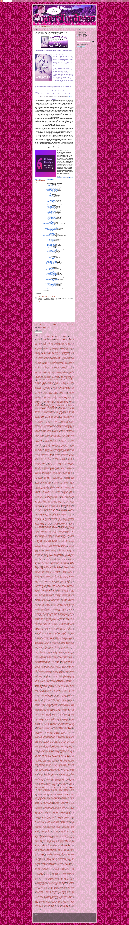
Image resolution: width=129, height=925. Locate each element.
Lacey (60, 649)
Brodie (52, 417)
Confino (60, 451)
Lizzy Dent (61, 675)
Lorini (58, 677)
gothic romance (45, 528)
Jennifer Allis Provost (52, 585)
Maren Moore (55, 690)
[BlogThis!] (44, 290)
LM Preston (67, 675)
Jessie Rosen (64, 595)
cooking (43, 454)
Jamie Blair (58, 575)
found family (47, 515)
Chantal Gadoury (59, 432)
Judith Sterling (71, 604)
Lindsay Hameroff (63, 668)
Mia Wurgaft (42, 714)
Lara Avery (49, 652)
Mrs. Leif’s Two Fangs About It (51, 271)
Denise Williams (64, 473)
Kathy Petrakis (70, 625)
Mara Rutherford (67, 689)
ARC (61, 379)
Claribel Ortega (67, 446)
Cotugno (36, 455)
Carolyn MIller (47, 427)
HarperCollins (68, 542)
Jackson (57, 572)
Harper (63, 540)
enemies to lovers (67, 498)
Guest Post (53, 532)
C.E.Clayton (70, 418)
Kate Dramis (68, 620)
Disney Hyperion (47, 477)
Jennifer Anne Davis (62, 585)
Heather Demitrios (56, 545)
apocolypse (62, 377)
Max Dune (50, 700)
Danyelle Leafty (56, 464)
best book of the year (51, 398)
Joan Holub (38, 599)
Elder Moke (45, 484)
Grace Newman (57, 528)
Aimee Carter (40, 348)
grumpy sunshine (66, 531)
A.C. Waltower (41, 340)
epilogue (49, 501)
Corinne (56, 454)
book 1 (45, 407)
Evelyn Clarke (48, 505)
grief (56, 531)
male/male (42, 689)
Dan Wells (43, 462)
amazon (66, 362)
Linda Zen (47, 668)
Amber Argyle (58, 363)
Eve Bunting (38, 505)
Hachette (36, 535)
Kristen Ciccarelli (38, 643)
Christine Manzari (71, 440)
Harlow (59, 540)
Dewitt (56, 474)
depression (36, 474)
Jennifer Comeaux (51, 586)
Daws (43, 469)
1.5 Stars (53, 336)
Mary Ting (70, 697)
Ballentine (55, 393)
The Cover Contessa (52, 227)
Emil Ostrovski (37, 493)
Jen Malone (48, 582)
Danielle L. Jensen (52, 463)
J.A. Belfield (71, 567)
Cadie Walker (68, 421)
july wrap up (48, 609)
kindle (65, 639)
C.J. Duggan (42, 420)
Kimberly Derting (41, 638)
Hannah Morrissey (38, 537)
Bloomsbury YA (45, 405)
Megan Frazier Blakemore (65, 704)
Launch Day (37, 653)
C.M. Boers (66, 420)
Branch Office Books (59, 412)
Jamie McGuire (69, 575)
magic (63, 686)
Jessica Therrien (57, 595)
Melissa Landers (57, 710)
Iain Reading (57, 559)
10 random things (59, 336)
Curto (52, 459)
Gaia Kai (72, 519)
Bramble (45, 412)
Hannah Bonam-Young (69, 535)
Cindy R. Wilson (41, 445)
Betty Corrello (66, 401)
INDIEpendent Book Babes (51, 274)
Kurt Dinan (51, 647)
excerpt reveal (37, 506)
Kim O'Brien (50, 637)
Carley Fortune (58, 426)
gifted (71, 523)
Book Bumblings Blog (51, 244)
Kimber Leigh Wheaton (57, 637)
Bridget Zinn (37, 416)
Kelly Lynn (44, 632)
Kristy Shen (53, 646)
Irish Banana (51, 565)
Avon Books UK (58, 389)
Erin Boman (67, 502)
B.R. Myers (61, 392)
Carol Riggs (70, 426)
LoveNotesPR (69, 677)
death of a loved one (69, 469)
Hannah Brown (44, 536)
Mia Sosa (37, 714)
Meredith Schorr (47, 713)
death (63, 469)
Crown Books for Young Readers (44, 458)
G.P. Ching (53, 518)
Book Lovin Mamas (46, 277)
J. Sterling (45, 567)
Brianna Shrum (59, 415)
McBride (40, 701)
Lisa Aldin (53, 670)
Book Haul (43, 408)
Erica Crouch (45, 502)
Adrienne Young (61, 345)
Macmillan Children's (48, 685)
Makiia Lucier (71, 687)
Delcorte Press (60, 472)
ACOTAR (52, 344)
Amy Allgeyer (45, 366)
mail (67, 687)
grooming (60, 531)
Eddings (71, 482)
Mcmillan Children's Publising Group (66, 701)
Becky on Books (48, 288)
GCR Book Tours (39, 521)
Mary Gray (54, 697)
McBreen (36, 701)
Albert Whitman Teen (38, 349)
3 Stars (59, 338)
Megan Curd (49, 704)
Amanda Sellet (41, 362)
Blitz (65, 402)
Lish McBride (61, 672)
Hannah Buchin (51, 536)
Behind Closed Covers (51, 239)
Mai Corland (52, 687)
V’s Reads (52, 260)
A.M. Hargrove (48, 342)
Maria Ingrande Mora (48, 691)
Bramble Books (51, 412)
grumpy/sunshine (42, 532)
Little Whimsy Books (52, 284)
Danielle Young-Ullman (42, 464)
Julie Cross (57, 606)
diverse (54, 477)
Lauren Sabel (37, 661)
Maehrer (37, 686)
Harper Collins (60, 541)
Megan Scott (61, 705)
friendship (40, 518)
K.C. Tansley (39, 613)
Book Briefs (51, 222)
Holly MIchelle (49, 555)
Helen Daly (62, 549)
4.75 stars (57, 339)
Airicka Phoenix (52, 348)
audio (64, 384)
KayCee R (59, 629)
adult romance (68, 345)
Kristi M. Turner (38, 644)
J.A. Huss (37, 568)
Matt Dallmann (46, 699)
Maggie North (51, 686)
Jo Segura (72, 598)
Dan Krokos (38, 462)
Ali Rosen (54, 354)
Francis (61, 515)
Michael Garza (67, 714)
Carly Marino (65, 426)
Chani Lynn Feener (52, 432)
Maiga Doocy (63, 687)
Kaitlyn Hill (42, 615)
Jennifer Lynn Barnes (68, 589)
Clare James (61, 446)
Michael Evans (61, 714)
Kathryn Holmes (50, 625)
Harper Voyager (48, 542)
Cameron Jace (47, 423)
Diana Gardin (68, 474)
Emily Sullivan (69, 495)
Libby (47, 667)
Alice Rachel (65, 354)
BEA (44, 396)
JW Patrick (60, 610)
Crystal (56, 458)
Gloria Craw (70, 526)
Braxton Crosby (52, 413)
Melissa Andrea (42, 709)
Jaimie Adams (61, 573)
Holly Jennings (71, 554)
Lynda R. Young (64, 680)
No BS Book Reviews (50, 216)
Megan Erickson (55, 704)
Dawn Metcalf (63, 468)
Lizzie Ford (50, 675)
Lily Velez (36, 668)
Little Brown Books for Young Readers (42, 673)
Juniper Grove (57, 609)
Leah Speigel (70, 662)
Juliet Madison (61, 608)
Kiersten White (38, 637)
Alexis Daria (54, 353)
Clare (57, 446)
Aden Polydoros (40, 345)
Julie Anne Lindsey (55, 605)
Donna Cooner (46, 478)
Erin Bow (72, 502)
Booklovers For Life (52, 202)
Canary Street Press (49, 425)
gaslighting (65, 520)
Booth (53, 411)
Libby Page (58, 667)
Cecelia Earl (70, 430)
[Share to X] (46, 290)
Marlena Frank (60, 695)
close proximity (68, 449)
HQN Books (64, 556)
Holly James (65, 554)
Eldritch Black (51, 484)
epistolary (53, 501)
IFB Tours (62, 559)
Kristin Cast (44, 644)
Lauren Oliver (69, 660)
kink (69, 639)
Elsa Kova (63, 491)
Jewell (43, 596)
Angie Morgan (58, 372)
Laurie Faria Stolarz (44, 661)
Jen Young (58, 582)
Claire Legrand (46, 446)
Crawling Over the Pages (51, 230)
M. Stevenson (45, 682)
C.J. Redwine (54, 420)
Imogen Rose (60, 560)
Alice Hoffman (59, 354)
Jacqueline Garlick (43, 573)
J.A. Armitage (65, 567)
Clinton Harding (54, 449)
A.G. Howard (58, 340)
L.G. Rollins (57, 648)
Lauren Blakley (70, 657)
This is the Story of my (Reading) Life (51, 249)
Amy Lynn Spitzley (44, 368)
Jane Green (65, 576)
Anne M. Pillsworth (46, 376)
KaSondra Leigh (67, 619)
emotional (60, 498)
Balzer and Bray (69, 393)
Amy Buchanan (67, 366)
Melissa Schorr (44, 711)
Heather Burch (49, 545)
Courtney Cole (49, 455)
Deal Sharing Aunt (50, 212)
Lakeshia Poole (59, 651)
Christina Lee (56, 439)
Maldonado (37, 689)
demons (40, 473)
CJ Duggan (62, 445)
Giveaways (53, 526)
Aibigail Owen (67, 347)
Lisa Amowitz (58, 670)
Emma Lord (57, 497)
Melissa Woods (64, 711)
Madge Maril (71, 685)
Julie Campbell (41, 606)
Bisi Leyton (41, 402)
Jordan (63, 601)
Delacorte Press (51, 472)
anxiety (53, 377)
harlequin (51, 539)
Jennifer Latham (61, 589)
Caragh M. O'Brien (42, 426)
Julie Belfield (67, 605)
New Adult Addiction (51, 242)
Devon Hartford (50, 474)
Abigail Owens (70, 343)
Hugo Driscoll (37, 558)
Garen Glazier (45, 520)
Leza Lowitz (56, 666)
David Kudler (68, 467)
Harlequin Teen (70, 539)
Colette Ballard (52, 450)
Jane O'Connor (38, 577)
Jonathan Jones (37, 601)
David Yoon (41, 468)
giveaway (39, 526)
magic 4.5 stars (69, 686)
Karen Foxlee (37, 618)
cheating (51, 435)
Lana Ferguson (66, 651)
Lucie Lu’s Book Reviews (51, 258)
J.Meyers (52, 571)
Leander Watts (37, 663)
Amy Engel (40, 367)
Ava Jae (53, 388)
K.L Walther (56, 613)
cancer (55, 425)
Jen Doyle (70, 581)
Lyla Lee (48, 680)
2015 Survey (51, 338)
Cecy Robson (48, 431)
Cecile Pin (43, 431)
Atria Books (57, 384)
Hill (35, 551)
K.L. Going (61, 613)
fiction (58, 510)
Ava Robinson (68, 388)
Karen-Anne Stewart (69, 618)
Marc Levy (44, 690)
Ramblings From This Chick (48, 223)
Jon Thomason (69, 600)
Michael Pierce (49, 715)
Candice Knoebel (68, 425)
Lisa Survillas (40, 672)
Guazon (47, 532)
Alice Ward (70, 354)
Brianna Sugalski (66, 415)
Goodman (67, 527)
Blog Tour (38, 404)
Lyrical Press (62, 681)
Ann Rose (70, 373)
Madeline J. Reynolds (64, 685)
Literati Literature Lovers (51, 272)
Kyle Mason (57, 647)
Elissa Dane (57, 486)
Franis (71, 515)
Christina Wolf (62, 439)
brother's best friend (67, 417)
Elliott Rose (53, 491)
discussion (36, 477)
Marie (43, 692)
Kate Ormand (41, 623)
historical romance (60, 551)
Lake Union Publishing (51, 651)
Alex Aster (69, 349)
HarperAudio (55, 542)
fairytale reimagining (69, 506)
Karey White (37, 619)
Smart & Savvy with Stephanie (52, 279)
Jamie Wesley (42, 576)
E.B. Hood (72, 481)
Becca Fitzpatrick (69, 396)
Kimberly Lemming (69, 638)
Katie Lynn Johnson (70, 627)
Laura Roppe (43, 656)
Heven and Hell (69, 550)
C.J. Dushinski (48, 420)
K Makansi (69, 610)
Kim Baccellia (45, 637)
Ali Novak (49, 354)
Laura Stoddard (55, 656)
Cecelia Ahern (64, 430)
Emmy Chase (55, 498)
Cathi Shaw (38, 430)
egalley (60, 483)
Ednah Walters (47, 483)
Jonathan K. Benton (44, 601)
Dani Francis (48, 462)
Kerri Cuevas (68, 634)
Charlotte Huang (38, 435)
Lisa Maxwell (67, 671)
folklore (60, 511)
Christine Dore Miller (69, 439)
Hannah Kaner (64, 536)
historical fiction (52, 551)
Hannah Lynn (70, 536)
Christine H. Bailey (56, 440)
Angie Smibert (64, 372)
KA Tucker (54, 614)
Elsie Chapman (69, 491)
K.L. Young (37, 614)
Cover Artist (63, 455)
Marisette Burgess (38, 694)
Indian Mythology (67, 560)
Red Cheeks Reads (52, 211)
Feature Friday (61, 509)
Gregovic (37, 531)
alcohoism (44, 349)
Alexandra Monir (57, 352)
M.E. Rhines (51, 682)
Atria (52, 384)
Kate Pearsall (47, 623)
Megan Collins (37, 704)
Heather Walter (43, 549)
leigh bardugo (63, 663)
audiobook (36, 386)
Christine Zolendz (39, 441)
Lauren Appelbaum (42, 657)
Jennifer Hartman (50, 587)
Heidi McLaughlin (56, 549)
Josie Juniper (47, 604)
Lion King (42, 670)
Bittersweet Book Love (51, 273)
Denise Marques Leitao (56, 473)
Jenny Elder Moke (58, 591)
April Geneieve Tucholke (40, 379)
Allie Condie (63, 357)
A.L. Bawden (69, 340)
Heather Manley (71, 546)
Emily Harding (60, 493)
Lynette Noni (70, 680)
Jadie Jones (56, 573)
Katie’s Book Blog (51, 213)
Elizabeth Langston (59, 487)
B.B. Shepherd (38, 392)
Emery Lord (59, 492)
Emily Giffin (55, 493)
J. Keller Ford (69, 566)
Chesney (68, 435)
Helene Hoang (47, 550)
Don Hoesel (40, 478)
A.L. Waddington (41, 342)
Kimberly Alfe (65, 637)
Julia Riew (42, 605)
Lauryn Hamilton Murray (65, 661)
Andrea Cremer (63, 369)
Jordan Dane (68, 601)
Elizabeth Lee (66, 487)
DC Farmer (47, 469)
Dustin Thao (53, 481)
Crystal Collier (63, 458)
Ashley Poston (43, 383)
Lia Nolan (69, 666)
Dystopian (66, 481)
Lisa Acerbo (48, 670)
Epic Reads (44, 501)
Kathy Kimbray (56, 625)
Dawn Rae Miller (37, 469)
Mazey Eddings (65, 700)
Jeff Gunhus (43, 581)
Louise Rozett (63, 677)
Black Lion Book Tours (49, 402)
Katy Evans (48, 629)
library (63, 667)
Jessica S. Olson (42, 595)
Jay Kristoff (65, 580)
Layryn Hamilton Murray (40, 662)
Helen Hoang (68, 549)
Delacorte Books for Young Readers (41, 472)
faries (37, 509)
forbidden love (37, 513)
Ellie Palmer (48, 491)
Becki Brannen (43, 397)
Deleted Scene (67, 472)
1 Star (48, 336)
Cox (47, 457)
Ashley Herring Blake (70, 382)
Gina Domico (64, 524)
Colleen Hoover (66, 450)
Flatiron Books (50, 511)
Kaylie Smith (70, 629)
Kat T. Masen (42, 620)
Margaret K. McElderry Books (64, 690)
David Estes (54, 467)
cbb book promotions (57, 430)
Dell (71, 472)
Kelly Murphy (50, 632)
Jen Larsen (43, 582)
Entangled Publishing (52, 500)
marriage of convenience (43, 696)
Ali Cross (70, 353)
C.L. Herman (60, 420)
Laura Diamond (56, 653)
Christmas (46, 441)
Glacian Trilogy (64, 526)
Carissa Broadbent (50, 426)
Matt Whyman (57, 699)
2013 (43, 338)
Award (40, 391)
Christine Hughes (63, 440)
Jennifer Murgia (52, 590)
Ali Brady (66, 353)
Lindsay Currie (56, 668)
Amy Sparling (70, 368)
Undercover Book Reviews (51, 263)
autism (49, 388)
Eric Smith (40, 502)
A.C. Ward (47, 340)
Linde (51, 668)
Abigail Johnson (57, 343)
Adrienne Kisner (54, 345)
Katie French (54, 627)
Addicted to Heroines (51, 206)
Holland (42, 554)
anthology (48, 377)
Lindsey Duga (70, 668)
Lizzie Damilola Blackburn (43, 675)
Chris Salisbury (51, 437)
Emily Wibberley (49, 496)
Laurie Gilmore (51, 661)
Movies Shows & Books (51, 253)
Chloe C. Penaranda (57, 436)
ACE (48, 344)
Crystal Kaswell (69, 458)
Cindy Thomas (47, 445)
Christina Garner (41, 439)
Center (59, 431)
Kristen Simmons (66, 643)
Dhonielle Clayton (61, 474)
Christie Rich (57, 437)
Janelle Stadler (50, 577)
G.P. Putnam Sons (59, 518)
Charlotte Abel (62, 434)
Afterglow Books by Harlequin (53, 347)
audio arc (69, 384)
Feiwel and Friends (41, 510)
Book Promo (71, 408)
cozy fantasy (51, 457)
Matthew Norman (37, 700)
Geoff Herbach (41, 523)
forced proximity (55, 513)
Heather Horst (51, 546)
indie (39, 562)
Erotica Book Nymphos (51, 229)
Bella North (61, 397)
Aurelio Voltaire (48, 387)
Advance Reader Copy (38, 347)
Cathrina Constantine (48, 430)
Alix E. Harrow (54, 357)
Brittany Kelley (63, 416)
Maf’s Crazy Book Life (51, 221)
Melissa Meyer (71, 710)
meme (69, 711)
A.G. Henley (52, 340)
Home (36, 26)
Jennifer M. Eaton (37, 590)
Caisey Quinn (46, 422)
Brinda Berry (57, 416)
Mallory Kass (48, 689)
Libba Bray (43, 667)
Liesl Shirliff (70, 667)
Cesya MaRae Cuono (66, 431)
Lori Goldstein (47, 677)
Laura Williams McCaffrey (63, 656)
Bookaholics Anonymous (52, 266)
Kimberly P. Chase (51, 639)
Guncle (68, 532)
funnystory (48, 518)
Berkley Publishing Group (40, 398)
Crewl (56, 457)
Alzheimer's (38, 359)
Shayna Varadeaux (51, 207)
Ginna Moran (70, 524)
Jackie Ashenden (37, 572)
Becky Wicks (50, 397)
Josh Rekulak (41, 604)
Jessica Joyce (37, 594)
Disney (41, 477)
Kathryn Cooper (43, 625)
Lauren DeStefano (45, 658)
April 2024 (67, 377)
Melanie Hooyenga (62, 706)
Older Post (70, 324)
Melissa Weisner (51, 711)
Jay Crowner (52, 580)
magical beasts (37, 687)
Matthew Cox (70, 699)
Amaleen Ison (52, 359)
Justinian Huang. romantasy (52, 610)
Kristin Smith (62, 644)
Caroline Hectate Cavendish (39, 427)
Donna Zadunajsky (60, 478)
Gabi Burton (59, 519)
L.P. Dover (40, 649)
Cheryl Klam (63, 435)
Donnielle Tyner (67, 478)
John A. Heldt (52, 600)
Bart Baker (36, 396)
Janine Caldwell (63, 577)
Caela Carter (40, 422)
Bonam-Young (63, 405)
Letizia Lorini (38, 666)
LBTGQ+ (52, 662)
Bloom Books (59, 404)
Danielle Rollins (67, 463)
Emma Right (37, 498)
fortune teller (41, 515)
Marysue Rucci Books (38, 699)
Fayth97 (40, 296)
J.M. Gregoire (41, 571)
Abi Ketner (51, 343)
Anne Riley (53, 376)
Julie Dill (63, 606)
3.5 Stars (66, 338)
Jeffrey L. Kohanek (60, 581)
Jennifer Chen (44, 586)
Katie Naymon (46, 628)
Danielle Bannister (37, 463)
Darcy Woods (42, 465)
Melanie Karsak (69, 706)
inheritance (65, 562)
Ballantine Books (45, 393)
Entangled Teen (63, 500)
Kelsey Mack (38, 633)
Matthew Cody (63, 699)
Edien (42, 483)
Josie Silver (53, 604)
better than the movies (59, 401)
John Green (58, 600)
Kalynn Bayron (52, 615)
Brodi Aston (48, 417)
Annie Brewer (67, 376)
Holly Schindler (55, 555)
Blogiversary (47, 404)
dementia (36, 473)
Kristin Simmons (56, 644)
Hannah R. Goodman (64, 537)
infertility (42, 562)
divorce (58, 477)
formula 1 (70, 514)
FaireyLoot (53, 506)
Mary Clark (70, 696)
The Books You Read (51, 186)
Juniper (52, 609)
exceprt (63, 505)
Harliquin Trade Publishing (52, 540)
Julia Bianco (38, 605)
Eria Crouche (63, 501)
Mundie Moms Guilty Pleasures (51, 228)
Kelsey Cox (65, 632)
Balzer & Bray (63, 393)
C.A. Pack (59, 418)
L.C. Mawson (45, 648)
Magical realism (44, 687)
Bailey (66, 392)
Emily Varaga (37, 496)
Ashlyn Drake (63, 383)
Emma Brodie (67, 496)
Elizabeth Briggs (38, 487)
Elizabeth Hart (52, 487)
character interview (55, 434)
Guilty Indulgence (51, 264)
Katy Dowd (43, 629)
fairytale (63, 506)
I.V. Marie (42, 559)
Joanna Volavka (51, 599)
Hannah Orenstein (55, 537)
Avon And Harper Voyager (47, 389)
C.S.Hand (51, 421)
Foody (64, 511)
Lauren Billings (56, 657)
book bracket (68, 407)
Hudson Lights (70, 556)
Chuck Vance (55, 444)
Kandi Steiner (59, 615)
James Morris (41, 575)
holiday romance (37, 554)
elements (63, 484)
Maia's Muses (57, 687)
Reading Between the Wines (47, 235)
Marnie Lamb (70, 695)
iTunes (70, 96)
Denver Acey (70, 473)
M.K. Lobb (63, 682)
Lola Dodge (52, 676)
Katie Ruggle (65, 628)
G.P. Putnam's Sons (46, 519)
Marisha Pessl (44, 694)
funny (44, 518)
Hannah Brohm (38, 536)
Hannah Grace (57, 536)
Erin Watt (47, 503)
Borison (57, 411)
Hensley (59, 550)
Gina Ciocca (53, 524)
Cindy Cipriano (67, 444)
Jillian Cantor (56, 596)
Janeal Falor (44, 577)
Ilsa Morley (55, 560)
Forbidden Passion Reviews (45, 513)
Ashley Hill (37, 383)
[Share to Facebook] (47, 290)
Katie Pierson (59, 628)
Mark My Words (48, 695)
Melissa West (57, 711)
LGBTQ (60, 666)
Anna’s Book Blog (52, 191)
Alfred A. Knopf (60, 353)
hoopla (68, 555)
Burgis (46, 418)
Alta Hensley (45, 358)
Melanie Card (55, 706)
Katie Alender (37, 627)
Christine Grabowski (48, 440)
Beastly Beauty (49, 396)
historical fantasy (45, 551)
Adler (49, 345)
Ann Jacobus (56, 373)
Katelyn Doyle (64, 623)
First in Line (44, 511)
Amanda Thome (61, 362)
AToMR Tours (47, 384)
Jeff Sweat (53, 581)
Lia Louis (64, 666)
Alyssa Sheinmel (71, 358)
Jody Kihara (38, 600)
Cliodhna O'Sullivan (61, 449)
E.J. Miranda (49, 482)
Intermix (52, 563)
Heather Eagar (62, 545)
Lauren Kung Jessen (68, 658)
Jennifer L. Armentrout (44, 589)
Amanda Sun (54, 362)
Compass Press (51, 451)
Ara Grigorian (56, 379)
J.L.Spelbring (68, 570)
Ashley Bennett (50, 382)
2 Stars (65, 336)
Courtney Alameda (42, 455)
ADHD (46, 345)
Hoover (72, 555)
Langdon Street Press (42, 652)
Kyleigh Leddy (62, 647)
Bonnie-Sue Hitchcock (38, 407)
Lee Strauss (53, 663)
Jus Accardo (70, 609)
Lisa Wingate (56, 672)
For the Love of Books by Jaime (51, 283)
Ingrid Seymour (59, 562)
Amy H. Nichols (57, 367)
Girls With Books (51, 185)
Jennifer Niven (60, 590)
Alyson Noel (51, 358)
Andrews (62, 371)
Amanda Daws (66, 359)
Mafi (40, 686)
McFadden (49, 701)
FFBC (53, 510)
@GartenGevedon (41, 336)
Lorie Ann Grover (53, 677)
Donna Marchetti (53, 478)
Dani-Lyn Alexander (56, 462)
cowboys (38, 457)
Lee (48, 663)
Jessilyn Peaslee (37, 596)
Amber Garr (70, 363)
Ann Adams (44, 373)
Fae (49, 506)
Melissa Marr (65, 710)
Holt (65, 555)
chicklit (51, 436)
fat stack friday (51, 509)
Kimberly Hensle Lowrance (60, 638)
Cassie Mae (68, 427)
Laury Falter (58, 661)
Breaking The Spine (61, 413)
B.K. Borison (55, 392)
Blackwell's (57, 402)
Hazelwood (65, 544)
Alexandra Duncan (38, 352)
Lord (42, 677)
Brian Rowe (53, 415)
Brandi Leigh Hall (67, 412)
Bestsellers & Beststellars (51, 269)
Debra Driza (49, 471)
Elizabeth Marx (40, 488)
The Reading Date (51, 195)
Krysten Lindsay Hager (39, 647)
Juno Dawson (63, 609)
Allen (59, 357)
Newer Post (38, 324)
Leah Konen (57, 662)
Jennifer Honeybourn (58, 587)
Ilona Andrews (42, 560)
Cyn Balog (63, 459)
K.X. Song (49, 614)
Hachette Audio (42, 535)
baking (70, 392)
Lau (71, 652)
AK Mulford (58, 348)
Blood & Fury (53, 404)
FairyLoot (58, 506)
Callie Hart (63, 422)
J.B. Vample (55, 568)
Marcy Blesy (50, 690)
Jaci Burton (70, 571)
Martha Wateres (57, 696)
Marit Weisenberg (41, 695)
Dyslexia (61, 481)
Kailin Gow (70, 614)
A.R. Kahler (60, 342)
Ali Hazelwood (42, 354)
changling (46, 432)
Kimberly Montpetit (44, 639)
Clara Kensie (53, 446)
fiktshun (70, 510)
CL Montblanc (67, 445)
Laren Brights (55, 652)
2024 (55, 338)
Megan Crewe (43, 704)
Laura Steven (49, 656)
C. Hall (50, 418)
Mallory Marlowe (55, 689)
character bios (47, 434)
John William (64, 600)
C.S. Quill (46, 421)
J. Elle (64, 566)
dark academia (49, 465)
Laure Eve (70, 656)
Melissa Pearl (38, 711)
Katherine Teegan (69, 624)
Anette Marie (68, 371)
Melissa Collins (57, 709)
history (65, 551)
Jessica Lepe (43, 594)
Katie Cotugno (48, 627)
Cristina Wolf (66, 457)
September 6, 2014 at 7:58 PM (48, 296)
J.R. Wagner (57, 571)
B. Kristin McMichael (57, 391)
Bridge (71, 415)
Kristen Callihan (69, 642)
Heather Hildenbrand (44, 546)
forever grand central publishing (41, 514)
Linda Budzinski (41, 668)
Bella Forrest (55, 397)
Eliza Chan (62, 486)
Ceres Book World (51, 247)
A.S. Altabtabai (66, 342)
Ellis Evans (58, 491)
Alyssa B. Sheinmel (57, 358)
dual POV (40, 481)
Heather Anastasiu (42, 545)
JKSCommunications (54, 598)
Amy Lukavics (37, 368)
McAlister (70, 700)
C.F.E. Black (37, 420)
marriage (36, 696)
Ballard (50, 393)
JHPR (46, 596)
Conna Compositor (66, 451)
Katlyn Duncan (37, 629)
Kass (73, 619)
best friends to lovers (68, 398)
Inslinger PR (48, 563)
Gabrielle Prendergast (65, 519)
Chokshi (36, 437)
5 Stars (64, 339)
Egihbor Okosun (67, 483)
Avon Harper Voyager (66, 389)
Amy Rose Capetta (51, 368)
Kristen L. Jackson (52, 643)
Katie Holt (64, 627)
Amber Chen (64, 363)
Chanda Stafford (40, 432)
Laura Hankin (68, 653)
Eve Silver (43, 505)
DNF (62, 477)
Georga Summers (55, 523)
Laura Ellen (62, 653)
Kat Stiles (37, 620)
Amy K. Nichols (64, 367)
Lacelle (56, 649)
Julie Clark (47, 606)
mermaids (53, 713)
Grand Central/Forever (44, 530)
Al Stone (62, 348)
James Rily (53, 575)
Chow (40, 437)
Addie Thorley (67, 344)
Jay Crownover (59, 580)
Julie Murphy (37, 608)
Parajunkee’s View (51, 188)
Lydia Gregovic (37, 680)
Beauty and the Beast (56, 396)
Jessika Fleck (70, 595)
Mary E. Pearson (38, 697)
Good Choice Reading (60, 527)
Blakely (61, 402)
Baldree (40, 393)
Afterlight (60, 347)
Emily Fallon (49, 493)
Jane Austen (54, 576)
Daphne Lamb (62, 464)
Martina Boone (64, 696)
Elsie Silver (41, 492)
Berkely (65, 397)
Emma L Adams (51, 497)
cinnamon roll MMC (55, 445)
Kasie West (59, 619)
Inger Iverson (47, 562)
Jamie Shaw (37, 576)
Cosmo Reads (65, 454)
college (39, 451)
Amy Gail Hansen (51, 367)
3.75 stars (72, 338)
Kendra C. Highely (65, 633)
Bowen (65, 411)
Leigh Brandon (70, 663)
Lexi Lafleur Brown (49, 666)
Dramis (59, 479)
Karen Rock (62, 618)
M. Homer (40, 682)
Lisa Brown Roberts (67, 670)
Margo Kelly (42, 691)
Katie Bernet (42, 627)
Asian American (69, 383)
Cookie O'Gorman (38, 454)
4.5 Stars (51, 339)
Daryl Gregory (38, 467)
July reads (43, 609)
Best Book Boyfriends (52, 255)
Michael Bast (55, 714)
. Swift (36, 336)
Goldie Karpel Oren (48, 527)
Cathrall (42, 430)
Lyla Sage (58, 680)
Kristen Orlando (59, 643)
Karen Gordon (43, 618)
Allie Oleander (68, 357)
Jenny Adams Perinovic (50, 591)
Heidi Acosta (50, 549)
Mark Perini (54, 695)
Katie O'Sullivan (53, 628)
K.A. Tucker (63, 611)
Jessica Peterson (50, 594)
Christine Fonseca (38, 440)
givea (35, 526)
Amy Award (51, 366)
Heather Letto (57, 546)
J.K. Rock (48, 570)
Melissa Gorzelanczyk (42, 710)
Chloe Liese (70, 436)
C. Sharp (54, 418)
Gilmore (42, 524)
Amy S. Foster (58, 368)
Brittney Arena (37, 417)
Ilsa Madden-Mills (49, 560)
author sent (44, 388)
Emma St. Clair (49, 498)
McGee (54, 701)
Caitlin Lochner (51, 422)
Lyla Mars (53, 680)
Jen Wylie (53, 582)
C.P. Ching (36, 421)
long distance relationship (67, 676)
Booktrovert (49, 411)
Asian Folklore (37, 384)
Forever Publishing (52, 514)
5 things (70, 339)
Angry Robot (70, 372)
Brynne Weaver (41, 418)
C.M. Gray (70, 420)
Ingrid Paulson (53, 562)
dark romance (71, 465)
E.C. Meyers (43, 482)
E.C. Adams (38, 482)
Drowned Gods (69, 479)
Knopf (69, 641)
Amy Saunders (64, 368)
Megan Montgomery (48, 705)
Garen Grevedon (51, 520)
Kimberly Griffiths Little (50, 638)
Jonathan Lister (51, 601)
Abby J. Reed (38, 343)
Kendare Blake (57, 633)
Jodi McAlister (58, 599)
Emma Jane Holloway (43, 497)
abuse (40, 344)
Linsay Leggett (37, 670)
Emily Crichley (43, 493)
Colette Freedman (59, 450)
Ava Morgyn (58, 388)
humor (42, 558)
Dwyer (58, 481)
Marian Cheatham (69, 691)
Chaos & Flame (65, 432)
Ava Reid (63, 388)
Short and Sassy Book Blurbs (51, 262)
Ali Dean (36, 354)
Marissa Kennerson (58, 694)
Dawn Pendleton (69, 468)
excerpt (69, 505)
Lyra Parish (53, 681)
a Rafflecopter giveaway (40, 180)
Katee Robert (58, 623)
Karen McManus (56, 618)
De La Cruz (52, 469)
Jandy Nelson (48, 576)
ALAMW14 (70, 348)
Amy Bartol (57, 366)
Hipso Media (39, 551)
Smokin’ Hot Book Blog (51, 208)
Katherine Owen (54, 624)
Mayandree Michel (57, 700)
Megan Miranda (41, 705)
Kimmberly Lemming (59, 639)
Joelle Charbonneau (45, 600)
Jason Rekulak (46, 580)
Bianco (71, 401)
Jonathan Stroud (58, 601)
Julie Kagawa (68, 606)
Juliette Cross (68, 608)
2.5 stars (72, 336)
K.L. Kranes (66, 613)
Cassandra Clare (61, 427)
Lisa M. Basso (60, 671)
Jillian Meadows (62, 596)
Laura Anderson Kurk (43, 653)
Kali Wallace (47, 615)
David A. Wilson (48, 467)
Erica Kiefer (51, 502)
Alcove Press (50, 349)
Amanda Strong (48, 362)
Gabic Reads (51, 268)
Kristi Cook (72, 643)
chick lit (47, 436)
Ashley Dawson (56, 382)
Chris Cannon (44, 437)
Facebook (45, 506)
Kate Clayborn (62, 620)
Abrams (36, 344)
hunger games (46, 558)
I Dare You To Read (51, 257)
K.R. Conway (43, 614)
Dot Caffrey (46, 479)
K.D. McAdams (45, 613)
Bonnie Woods (70, 405)
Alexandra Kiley (44, 352)
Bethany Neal (52, 401)
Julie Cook (52, 606)
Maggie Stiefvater (58, 686)
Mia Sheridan (71, 713)
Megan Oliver (55, 705)
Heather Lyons (64, 546)
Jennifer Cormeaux (59, 586)
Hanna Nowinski (61, 535)
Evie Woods (58, 505)
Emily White (42, 496)
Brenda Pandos (37, 415)
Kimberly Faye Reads (50, 193)
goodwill (72, 527)
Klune (65, 641)
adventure (45, 347)
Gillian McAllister (37, 524)
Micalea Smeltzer (48, 714)
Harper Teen (41, 542)
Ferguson (48, 510)
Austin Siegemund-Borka (64, 387)
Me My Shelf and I (38, 703)
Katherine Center (39, 624)
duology (45, 481)
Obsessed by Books (51, 200)
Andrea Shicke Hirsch (38, 371)
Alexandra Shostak (65, 352)
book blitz (62, 407)
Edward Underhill (55, 483)
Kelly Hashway (38, 632)
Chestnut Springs (41, 436)
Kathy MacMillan (63, 625)
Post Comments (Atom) (45, 327)
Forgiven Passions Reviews (62, 514)
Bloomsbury (66, 404)
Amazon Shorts (51, 363)
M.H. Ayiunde (57, 682)
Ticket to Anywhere (52, 250)
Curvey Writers (57, 459)
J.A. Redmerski (43, 568)
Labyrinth (51, 649)
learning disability (43, 663)
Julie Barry (61, 605)
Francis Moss (66, 515)
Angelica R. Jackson (51, 372)
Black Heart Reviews (51, 251)
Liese (66, 667)
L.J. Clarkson (63, 648)
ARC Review (69, 379)
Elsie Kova (36, 492)
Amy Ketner (70, 367)
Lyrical (57, 681)
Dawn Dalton (46, 468)
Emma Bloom (61, 496)
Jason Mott (40, 580)
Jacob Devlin (70, 572)
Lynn (35, 681)
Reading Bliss (51, 233)
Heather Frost (37, 546)
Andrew (51, 371)
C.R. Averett (42, 421)
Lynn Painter (46, 681)
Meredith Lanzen (40, 713)
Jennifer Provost (66, 590)
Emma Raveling (69, 497)
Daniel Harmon (69, 462)
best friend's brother (60, 398)
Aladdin (66, 348)
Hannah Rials (71, 537)
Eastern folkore (65, 482)
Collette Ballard (44, 451)
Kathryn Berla (37, 625)
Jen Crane (66, 581)
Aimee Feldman (45, 348)
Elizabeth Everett (45, 487)
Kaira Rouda (37, 615)
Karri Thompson (48, 619)
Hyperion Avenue (59, 558)
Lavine (72, 661)
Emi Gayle (65, 492)
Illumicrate (70, 559)
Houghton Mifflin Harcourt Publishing (50, 556)
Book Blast (52, 407)
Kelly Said (55, 632)
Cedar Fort (54, 431)
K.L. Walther (72, 613)
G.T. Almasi (53, 519)
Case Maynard (53, 427)
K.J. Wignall (51, 613)
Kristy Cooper (40, 646)
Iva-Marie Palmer (45, 566)
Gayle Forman (71, 520)
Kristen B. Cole (62, 642)
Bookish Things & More (51, 218)
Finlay (39, 511)
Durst (49, 481)
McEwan (44, 701)
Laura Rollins (38, 656)
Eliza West (72, 486)
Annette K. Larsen (59, 376)
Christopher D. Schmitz (53, 441)
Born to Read (52, 275)
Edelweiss (37, 483)
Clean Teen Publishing (39, 449)
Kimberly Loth (37, 639)
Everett (53, 505)
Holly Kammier (38, 555)
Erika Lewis (62, 502)
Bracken (69, 411)
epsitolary (58, 501)
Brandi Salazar (40, 413)
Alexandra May (51, 352)
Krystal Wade (70, 646)
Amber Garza (37, 364)
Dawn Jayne (52, 468)
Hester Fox (64, 550)
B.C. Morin (44, 392)
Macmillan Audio (38, 685)
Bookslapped (43, 411)
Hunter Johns (53, 558)
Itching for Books (38, 566)
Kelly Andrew (65, 630)
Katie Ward (70, 628)
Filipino (36, 511)
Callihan (67, 422)
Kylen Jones (68, 647)
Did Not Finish (60, 476)
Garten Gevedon (58, 520)
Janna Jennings (69, 577)
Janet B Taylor (56, 577)
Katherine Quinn (61, 624)
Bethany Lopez (46, 401)
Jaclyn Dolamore (63, 572)
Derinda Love (42, 474)
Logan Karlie (41, 676)
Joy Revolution (59, 604)
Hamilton (55, 535)
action (57, 344)
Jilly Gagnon (69, 596)
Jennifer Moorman (45, 590)
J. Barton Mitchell (58, 566)
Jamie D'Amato (63, 575)
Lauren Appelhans (49, 657)
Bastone (41, 396)
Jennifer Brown (69, 585)
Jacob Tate (36, 573)
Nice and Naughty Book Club (52, 190)
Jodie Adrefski (71, 599)
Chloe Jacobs (64, 436)
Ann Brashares (50, 373)
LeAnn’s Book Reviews (51, 285)
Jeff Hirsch (49, 581)
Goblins (36, 527)
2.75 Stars (38, 338)
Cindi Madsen (61, 444)
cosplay (71, 454)
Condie (57, 451)
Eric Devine (69, 501)
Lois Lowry (46, 676)
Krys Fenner (59, 646)
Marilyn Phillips (69, 692)
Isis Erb (69, 565)
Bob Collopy (51, 405)
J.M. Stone (47, 571)
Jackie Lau (44, 572)
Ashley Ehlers (63, 382)
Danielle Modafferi (60, 463)
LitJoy (66, 672)
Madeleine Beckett (56, 685)
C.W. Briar (56, 421)
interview (71, 563)
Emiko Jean (70, 492)
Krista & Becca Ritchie (54, 642)
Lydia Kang (43, 680)
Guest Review (62, 532)
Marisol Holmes (51, 694)
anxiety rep (57, 377)
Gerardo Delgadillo (62, 523)
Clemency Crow (47, 449)
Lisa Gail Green (48, 671)
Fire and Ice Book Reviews (52, 224)
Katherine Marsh (47, 624)
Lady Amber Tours (42, 651)
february (67, 509)
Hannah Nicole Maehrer (46, 537)
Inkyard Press (41, 563)
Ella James (70, 488)
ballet (59, 393)
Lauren (36, 657)
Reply (39, 301)
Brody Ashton (56, 417)
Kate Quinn (53, 623)
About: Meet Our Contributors (45, 26)
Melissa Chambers (49, 709)
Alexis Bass (49, 353)
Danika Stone (49, 464)
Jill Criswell (50, 596)
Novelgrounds (51, 196)
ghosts (68, 523)
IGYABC (66, 559)
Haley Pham (51, 535)
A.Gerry (63, 340)
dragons (51, 479)
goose (37, 528)
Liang (39, 667)
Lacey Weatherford (65, 649)
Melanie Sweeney (52, 708)
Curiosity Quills (40, 459)
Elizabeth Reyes (64, 488)
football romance (69, 511)
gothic (40, 528)
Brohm (61, 417)
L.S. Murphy (46, 649)
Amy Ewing (45, 367)
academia (44, 344)
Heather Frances (69, 545)
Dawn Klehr (57, 468)
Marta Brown (51, 696)
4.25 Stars (46, 339)
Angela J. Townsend (42, 372)
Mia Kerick (66, 713)
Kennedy (47, 634)
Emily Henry (66, 493)
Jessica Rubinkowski (65, 594)
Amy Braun (62, 366)
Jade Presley (50, 573)
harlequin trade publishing (41, 540)
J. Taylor (49, 567)
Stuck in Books (51, 286)
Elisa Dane (41, 486)
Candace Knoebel (61, 425)
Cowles (43, 457)
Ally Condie (39, 358)
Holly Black (53, 554)
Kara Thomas (64, 615)
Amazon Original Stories (43, 363)
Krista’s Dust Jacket (51, 241)
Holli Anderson (47, 554)
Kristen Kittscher (45, 643)
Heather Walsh (37, 549)
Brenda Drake (70, 413)
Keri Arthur (62, 634)
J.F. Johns (70, 568)
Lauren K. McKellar (60, 658)
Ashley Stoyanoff (50, 383)
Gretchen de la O (44, 531)
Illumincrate (36, 560)
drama (55, 479)
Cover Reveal (70, 455)
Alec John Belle (56, 349)
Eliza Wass (67, 486)
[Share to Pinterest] (48, 290)
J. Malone (40, 567)
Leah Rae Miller (64, 662)
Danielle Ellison (45, 463)
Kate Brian (57, 620)
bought (61, 411)
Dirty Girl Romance (52, 234)
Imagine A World (51, 281)
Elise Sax (45, 486)
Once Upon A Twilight (52, 219)
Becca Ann (63, 396)
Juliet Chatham (55, 608)
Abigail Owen (63, 343)
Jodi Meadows (64, 599)
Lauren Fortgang (53, 658)
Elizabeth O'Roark (47, 488)
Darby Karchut (69, 464)
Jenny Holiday (66, 591)
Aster (42, 384)
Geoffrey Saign (47, 523)
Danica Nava (63, 462)
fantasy (62, 507)
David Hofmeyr (62, 467)
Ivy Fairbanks (52, 566)
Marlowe (65, 695)
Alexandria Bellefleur (42, 353)
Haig (47, 535)
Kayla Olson (64, 629)
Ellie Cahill (36, 491)
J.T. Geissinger (64, 571)
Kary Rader (54, 619)
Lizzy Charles (56, 675)
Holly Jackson (59, 554)
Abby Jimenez (45, 343)
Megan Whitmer (41, 706)
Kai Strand (59, 614)
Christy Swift (49, 444)
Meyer (57, 713)
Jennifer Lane (54, 589)
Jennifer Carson (38, 586)
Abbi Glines (72, 342)
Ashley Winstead (57, 383)
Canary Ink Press (41, 425)
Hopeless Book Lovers (51, 217)
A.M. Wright (55, 342)
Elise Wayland (51, 486)
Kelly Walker (60, 632)
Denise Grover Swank (47, 473)
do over (67, 477)
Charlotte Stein (46, 435)
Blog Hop (69, 402)
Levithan (43, 666)
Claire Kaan (41, 446)
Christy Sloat (44, 444)
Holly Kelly (43, 555)
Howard (59, 556)
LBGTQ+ (47, 662)
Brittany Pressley (69, 416)
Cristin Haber (60, 457)
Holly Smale (61, 555)
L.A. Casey (40, 648)
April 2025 (72, 377)
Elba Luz (40, 484)
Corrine (60, 454)
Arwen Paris (37, 382)
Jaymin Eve (70, 580)
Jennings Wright (42, 591)
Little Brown (70, 672)
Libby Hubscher (52, 667)
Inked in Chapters (51, 238)
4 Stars (39, 339)
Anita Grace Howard (38, 373)
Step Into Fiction (49, 203)
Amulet (40, 366)
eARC (60, 482)
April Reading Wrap (49, 379)
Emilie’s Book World (51, 197)
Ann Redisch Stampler (64, 373)
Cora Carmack (49, 454)
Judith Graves (65, 604)
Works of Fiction (51, 252)
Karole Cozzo (42, 619)
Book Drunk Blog (51, 280)
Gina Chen (47, 524)
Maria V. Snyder (62, 691)
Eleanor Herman (58, 484)
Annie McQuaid (43, 377)
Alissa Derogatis (47, 357)
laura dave (50, 653)
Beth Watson (40, 401)
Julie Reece (43, 608)
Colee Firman (46, 450)
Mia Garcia (61, 713)
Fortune (36, 515)
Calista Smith (58, 422)
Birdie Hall (36, 402)
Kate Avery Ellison (49, 620)
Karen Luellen (49, 618)
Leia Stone (58, 663)
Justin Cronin (37, 610)
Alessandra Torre (63, 349)
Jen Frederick (37, 582)
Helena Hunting (40, 550)
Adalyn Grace (61, 344)
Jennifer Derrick (66, 586)
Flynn (56, 511)
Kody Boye (47, 642)
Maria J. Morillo (56, 691)
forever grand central (68, 513)
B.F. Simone (49, 392)
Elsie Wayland (47, 492)
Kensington (52, 634)
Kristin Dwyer (50, 644)
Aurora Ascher (55, 387)
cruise (52, 458)
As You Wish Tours (43, 382)
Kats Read (51, 232)
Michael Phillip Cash (42, 715)
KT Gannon (46, 647)
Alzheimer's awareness (44, 359)
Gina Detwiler (58, 524)
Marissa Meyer (66, 694)
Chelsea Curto (57, 435)
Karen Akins (70, 615)
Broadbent (42, 417)
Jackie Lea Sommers (50, 572)
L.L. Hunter (68, 648)
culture (36, 459)
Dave (43, 467)
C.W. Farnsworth (61, 421)
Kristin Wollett (68, 644)
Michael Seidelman (57, 715)
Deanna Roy (58, 469)
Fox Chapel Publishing (54, 515)
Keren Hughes (57, 634)
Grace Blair (52, 528)
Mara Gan (61, 689)
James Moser (47, 575)
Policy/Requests (57, 26)
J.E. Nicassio (65, 568)
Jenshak (72, 591)
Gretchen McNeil (51, 531)
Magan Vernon (45, 686)
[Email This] (43, 290)
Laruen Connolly (67, 652)
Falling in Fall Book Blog (51, 201)
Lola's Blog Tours (58, 676)
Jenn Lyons (68, 582)
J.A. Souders (50, 568)
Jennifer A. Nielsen (43, 585)
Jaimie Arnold (67, 573)
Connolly (72, 451)
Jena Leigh (63, 582)
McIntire (58, 701)
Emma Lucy (64, 497)
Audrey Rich (41, 387)
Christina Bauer (64, 437)
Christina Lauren (49, 439)
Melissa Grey (50, 710)
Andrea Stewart (46, 371)
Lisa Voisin (50, 672)
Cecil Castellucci (37, 431)
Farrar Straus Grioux (43, 509)
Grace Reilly (64, 528)
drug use (36, 481)
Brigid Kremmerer (51, 416)
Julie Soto (48, 608)
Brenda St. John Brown (45, 415)
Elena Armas (69, 484)
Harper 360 (68, 540)
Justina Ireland (43, 610)
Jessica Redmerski (58, 594)
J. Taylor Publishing (57, 567)
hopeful (37, 556)
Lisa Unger (45, 672)
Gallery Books (38, 520)
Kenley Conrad (42, 634)
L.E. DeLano (51, 648)
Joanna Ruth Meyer (45, 599)
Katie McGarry (39, 628)
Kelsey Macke (44, 633)
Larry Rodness (60, 652)
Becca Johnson (37, 397)
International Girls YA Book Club (62, 563)
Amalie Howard (59, 359)
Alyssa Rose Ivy (64, 358)
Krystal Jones (64, 646)
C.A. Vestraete (64, 418)
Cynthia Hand (69, 459)
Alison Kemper (41, 357)
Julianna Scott (48, 605)
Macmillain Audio (63, 683)
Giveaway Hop (46, 526)
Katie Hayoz (59, 627)
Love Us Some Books (51, 210)
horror (41, 556)
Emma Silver (42, 498)
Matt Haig (52, 699)
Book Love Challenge (52, 408)
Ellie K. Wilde (41, 491)
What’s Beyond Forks (51, 261)
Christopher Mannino (69, 441)
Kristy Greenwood (47, 646)
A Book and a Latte (51, 245)
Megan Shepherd (67, 705)
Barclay (54, 394)
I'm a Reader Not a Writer (49, 559)
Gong (54, 527)
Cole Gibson (41, 450)
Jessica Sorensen (49, 595)
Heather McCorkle (46, 547)
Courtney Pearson (56, 455)
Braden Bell (40, 412)
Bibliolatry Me (51, 240)
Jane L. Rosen (71, 576)
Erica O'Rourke (56, 502)
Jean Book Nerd (37, 581)
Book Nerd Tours (61, 408)
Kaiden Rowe (64, 614)
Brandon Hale (46, 413)
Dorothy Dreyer (40, 479)
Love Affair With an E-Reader (51, 189)
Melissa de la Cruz (65, 709)
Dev (46, 474)
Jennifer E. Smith (42, 587)
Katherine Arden (71, 623)
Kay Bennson (54, 629)
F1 (41, 506)
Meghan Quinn (48, 706)
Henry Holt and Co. (54, 550)
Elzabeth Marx (53, 492)
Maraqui (40, 690)
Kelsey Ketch (71, 632)
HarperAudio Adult (61, 542)
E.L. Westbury (55, 482)
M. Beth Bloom (68, 681)
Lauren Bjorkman (63, 657)
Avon (39, 389)
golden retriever (41, 527)
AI (63, 347)
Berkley (69, 397)
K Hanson (64, 610)
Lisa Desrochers (41, 671)
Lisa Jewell (55, 671)
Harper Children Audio (52, 541)
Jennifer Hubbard (66, 587)
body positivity (57, 405)
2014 (46, 338)
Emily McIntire (47, 495)
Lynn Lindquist (40, 681)
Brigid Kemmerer (43, 416)
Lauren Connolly (38, 658)
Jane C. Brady (59, 576)
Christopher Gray (61, 441)
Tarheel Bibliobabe (51, 199)
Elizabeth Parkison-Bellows (56, 488)
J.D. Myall (60, 568)
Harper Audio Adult (43, 541)
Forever (60, 513)
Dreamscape (64, 479)
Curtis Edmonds (47, 459)
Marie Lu (53, 692)
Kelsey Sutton (51, 633)
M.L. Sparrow (68, 682)
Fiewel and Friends (64, 510)
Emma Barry (56, 496)
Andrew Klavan (57, 371)
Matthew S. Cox (44, 700)
